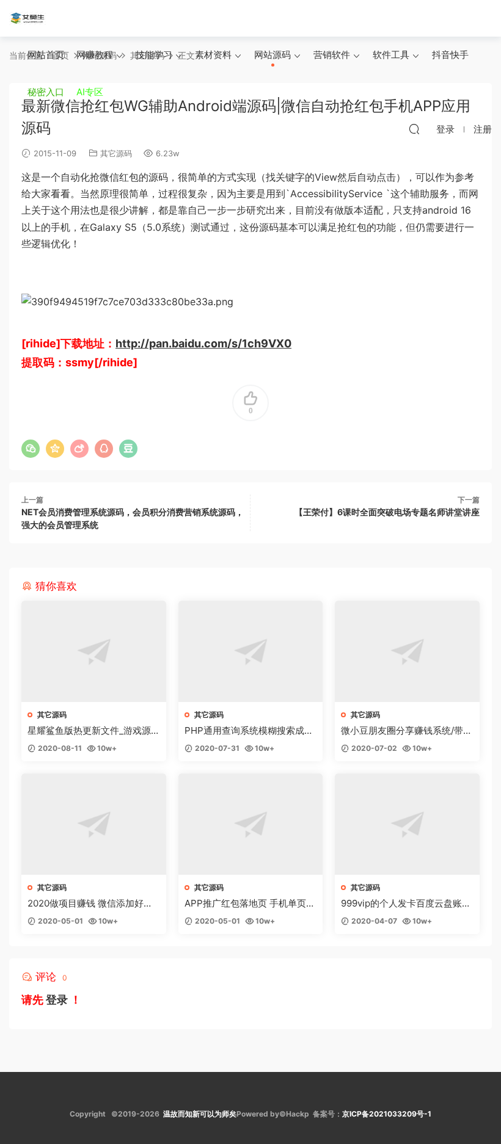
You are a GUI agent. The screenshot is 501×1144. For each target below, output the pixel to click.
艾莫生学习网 (27, 18)
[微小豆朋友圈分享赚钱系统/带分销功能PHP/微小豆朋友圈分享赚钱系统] (407, 651)
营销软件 (331, 54)
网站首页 (45, 54)
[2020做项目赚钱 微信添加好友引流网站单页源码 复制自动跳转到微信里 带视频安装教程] (93, 824)
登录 (57, 999)
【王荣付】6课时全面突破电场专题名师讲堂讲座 (387, 512)
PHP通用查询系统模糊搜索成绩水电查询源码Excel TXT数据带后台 (249, 731)
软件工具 (391, 54)
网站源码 (272, 54)
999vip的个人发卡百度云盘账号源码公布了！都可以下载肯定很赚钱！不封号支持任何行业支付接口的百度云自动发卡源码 (406, 903)
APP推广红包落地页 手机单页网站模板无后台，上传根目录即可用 (250, 903)
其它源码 (116, 153)
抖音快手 (450, 54)
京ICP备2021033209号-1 (386, 1113)
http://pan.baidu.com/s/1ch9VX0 (203, 343)
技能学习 (154, 54)
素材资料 (213, 54)
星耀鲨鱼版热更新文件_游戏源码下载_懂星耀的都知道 (89, 731)
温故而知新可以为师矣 (199, 1113)
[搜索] (414, 129)
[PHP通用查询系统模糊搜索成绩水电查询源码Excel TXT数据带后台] (250, 651)
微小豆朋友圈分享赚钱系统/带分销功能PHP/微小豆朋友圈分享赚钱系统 (407, 731)
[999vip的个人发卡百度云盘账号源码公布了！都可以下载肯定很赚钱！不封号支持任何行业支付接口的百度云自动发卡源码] (407, 824)
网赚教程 (94, 54)
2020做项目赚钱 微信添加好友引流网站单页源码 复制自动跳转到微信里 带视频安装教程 (92, 903)
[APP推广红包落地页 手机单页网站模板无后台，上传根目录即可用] (250, 824)
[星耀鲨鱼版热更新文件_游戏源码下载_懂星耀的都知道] (93, 651)
